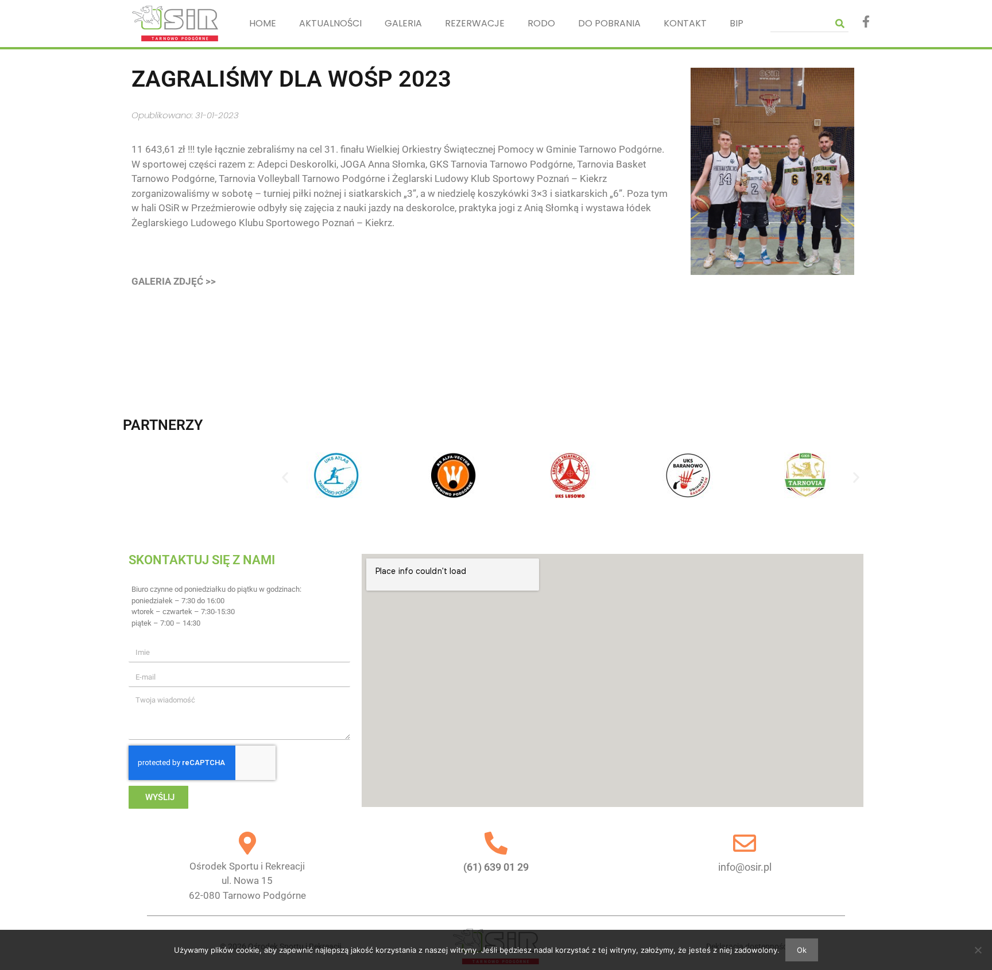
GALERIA (403, 23)
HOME (262, 23)
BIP (736, 23)
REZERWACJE (475, 23)
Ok (802, 950)
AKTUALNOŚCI (330, 23)
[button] (285, 477)
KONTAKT (685, 23)
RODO (541, 23)
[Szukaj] (839, 23)
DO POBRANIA (609, 23)
